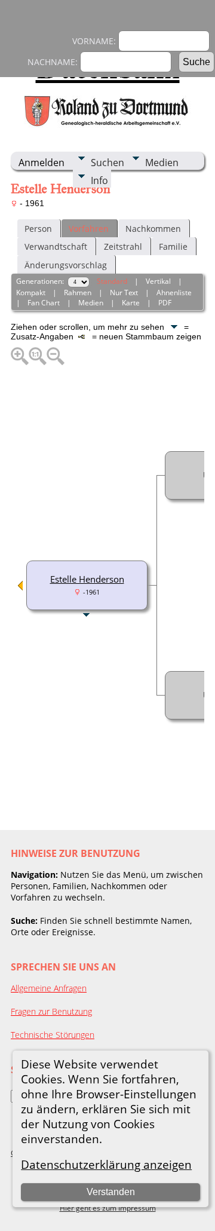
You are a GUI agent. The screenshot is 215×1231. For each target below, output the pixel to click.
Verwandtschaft (55, 246)
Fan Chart (43, 303)
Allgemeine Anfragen (49, 988)
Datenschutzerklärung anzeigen (106, 1164)
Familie (173, 246)
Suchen (107, 162)
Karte (131, 303)
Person (38, 228)
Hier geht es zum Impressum (108, 1208)
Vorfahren (89, 228)
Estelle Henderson (87, 579)
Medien (162, 162)
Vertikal (158, 281)
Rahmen (77, 292)
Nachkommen (153, 228)
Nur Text (124, 292)
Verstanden (111, 1192)
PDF (164, 303)
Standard (112, 281)
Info (99, 180)
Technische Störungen (52, 1034)
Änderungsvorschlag (65, 265)
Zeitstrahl (123, 246)
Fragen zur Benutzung (51, 1011)
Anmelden (41, 162)
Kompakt (30, 292)
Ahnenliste (174, 292)
